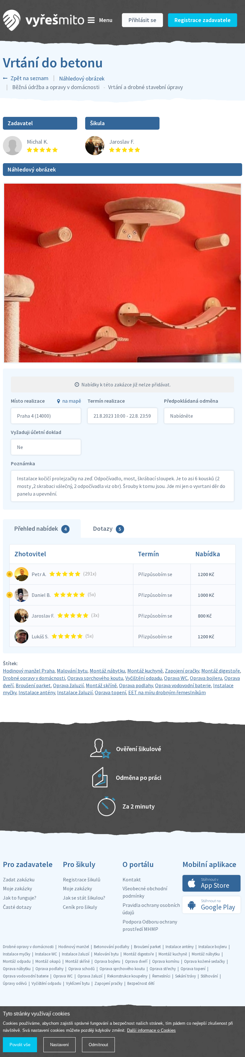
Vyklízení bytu (78, 983)
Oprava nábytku (17, 968)
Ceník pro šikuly (80, 907)
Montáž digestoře (220, 670)
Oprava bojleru (206, 678)
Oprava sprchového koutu (95, 678)
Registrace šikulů (81, 879)
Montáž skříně (101, 685)
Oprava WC (176, 678)
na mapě (71, 401)
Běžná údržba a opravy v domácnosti (56, 87)
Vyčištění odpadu (143, 678)
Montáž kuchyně (145, 670)
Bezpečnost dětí (140, 983)
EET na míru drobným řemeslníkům (167, 692)
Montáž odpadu (17, 961)
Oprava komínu (165, 961)
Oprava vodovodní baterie (183, 685)
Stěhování (209, 976)
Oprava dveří (136, 961)
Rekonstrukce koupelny (127, 976)
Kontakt (131, 879)
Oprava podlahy (136, 685)
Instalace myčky (16, 954)
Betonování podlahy (111, 946)
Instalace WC (46, 954)
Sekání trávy (185, 976)
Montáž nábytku (107, 670)
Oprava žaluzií (68, 685)
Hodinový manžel (73, 946)
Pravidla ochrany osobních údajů (151, 909)
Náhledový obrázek (82, 78)
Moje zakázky (17, 888)
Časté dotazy (17, 907)
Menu (105, 20)
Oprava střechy (163, 968)
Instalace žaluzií (75, 692)
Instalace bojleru (212, 946)
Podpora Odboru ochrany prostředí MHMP (149, 925)
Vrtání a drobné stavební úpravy (145, 87)
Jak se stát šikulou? (84, 897)
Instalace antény (37, 692)
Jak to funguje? (19, 897)
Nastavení (59, 1044)
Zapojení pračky (182, 670)
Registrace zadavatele (202, 20)
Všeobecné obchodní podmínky (144, 892)
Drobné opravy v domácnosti (34, 678)
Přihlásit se (142, 20)
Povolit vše (20, 1044)
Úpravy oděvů (15, 983)
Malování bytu (72, 670)
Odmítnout (98, 1044)
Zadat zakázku (18, 879)
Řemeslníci (161, 976)
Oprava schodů (81, 968)
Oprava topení (110, 692)
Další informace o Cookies (151, 1030)
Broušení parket (33, 685)
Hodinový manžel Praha (29, 670)
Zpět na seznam (29, 78)
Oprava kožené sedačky (204, 961)
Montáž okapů (48, 961)
